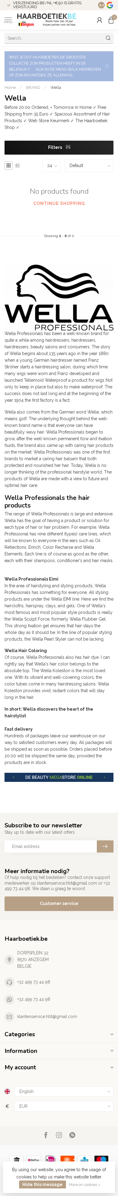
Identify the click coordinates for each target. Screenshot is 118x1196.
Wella (56, 87)
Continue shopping (59, 203)
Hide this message (42, 1184)
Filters (55, 147)
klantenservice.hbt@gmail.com (47, 1016)
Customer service (59, 903)
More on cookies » (84, 1184)
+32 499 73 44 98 (33, 982)
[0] (111, 20)
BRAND (33, 87)
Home (10, 87)
